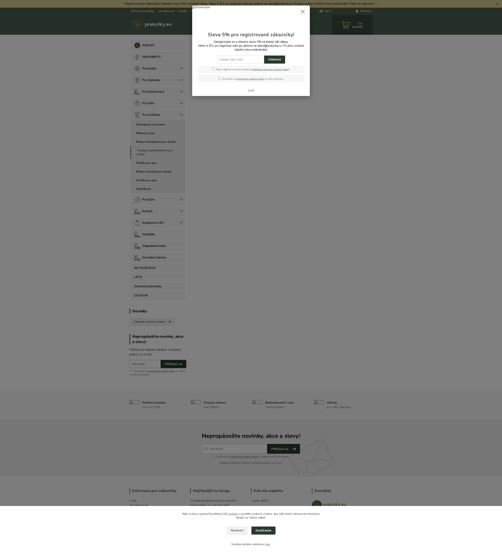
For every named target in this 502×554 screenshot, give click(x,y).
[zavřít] (303, 11)
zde (268, 544)
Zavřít (251, 90)
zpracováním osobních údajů (250, 79)
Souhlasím (263, 530)
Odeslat (274, 59)
